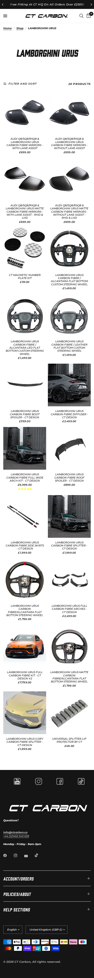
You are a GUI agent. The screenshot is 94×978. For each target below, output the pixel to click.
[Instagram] (18, 855)
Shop (19, 28)
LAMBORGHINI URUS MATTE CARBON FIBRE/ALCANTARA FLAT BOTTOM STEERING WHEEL (69, 677)
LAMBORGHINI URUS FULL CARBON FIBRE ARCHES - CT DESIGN (69, 609)
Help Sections (16, 909)
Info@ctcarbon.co (15, 832)
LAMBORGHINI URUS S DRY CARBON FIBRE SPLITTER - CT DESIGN (24, 742)
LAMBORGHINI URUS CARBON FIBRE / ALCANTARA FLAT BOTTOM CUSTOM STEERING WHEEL (69, 280)
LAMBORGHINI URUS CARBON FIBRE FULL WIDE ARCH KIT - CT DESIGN (24, 477)
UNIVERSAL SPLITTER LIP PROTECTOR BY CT (69, 740)
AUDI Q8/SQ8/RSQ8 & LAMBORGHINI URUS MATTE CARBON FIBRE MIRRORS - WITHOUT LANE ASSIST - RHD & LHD (69, 212)
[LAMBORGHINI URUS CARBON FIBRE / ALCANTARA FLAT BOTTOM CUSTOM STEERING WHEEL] (69, 249)
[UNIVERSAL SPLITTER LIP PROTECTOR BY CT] (69, 712)
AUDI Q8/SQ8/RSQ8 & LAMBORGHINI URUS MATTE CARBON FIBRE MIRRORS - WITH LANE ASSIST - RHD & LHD (25, 212)
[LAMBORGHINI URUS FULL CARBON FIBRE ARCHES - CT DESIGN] (69, 579)
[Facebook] (8, 855)
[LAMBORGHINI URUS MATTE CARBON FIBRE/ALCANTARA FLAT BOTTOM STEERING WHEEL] (69, 646)
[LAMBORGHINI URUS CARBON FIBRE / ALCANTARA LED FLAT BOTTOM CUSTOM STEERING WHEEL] (24, 315)
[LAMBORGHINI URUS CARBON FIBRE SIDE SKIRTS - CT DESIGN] (24, 516)
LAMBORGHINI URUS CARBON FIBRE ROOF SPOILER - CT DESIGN (69, 477)
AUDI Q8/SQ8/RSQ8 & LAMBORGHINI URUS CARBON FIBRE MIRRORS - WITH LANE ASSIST (25, 143)
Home (7, 28)
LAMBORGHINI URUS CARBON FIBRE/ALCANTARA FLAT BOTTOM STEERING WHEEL (24, 610)
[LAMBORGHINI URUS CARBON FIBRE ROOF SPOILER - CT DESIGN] (69, 448)
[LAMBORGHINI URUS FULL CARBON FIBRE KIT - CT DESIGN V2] (24, 646)
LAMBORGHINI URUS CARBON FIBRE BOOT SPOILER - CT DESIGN (25, 414)
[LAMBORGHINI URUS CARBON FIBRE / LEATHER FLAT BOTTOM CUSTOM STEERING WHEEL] (69, 315)
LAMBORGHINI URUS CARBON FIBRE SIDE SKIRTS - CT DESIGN (25, 545)
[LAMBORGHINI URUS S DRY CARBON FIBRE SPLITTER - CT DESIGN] (24, 712)
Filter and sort (23, 83)
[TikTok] (39, 855)
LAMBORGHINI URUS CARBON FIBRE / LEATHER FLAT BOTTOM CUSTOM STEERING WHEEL (69, 346)
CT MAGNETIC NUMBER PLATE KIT (25, 277)
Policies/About (17, 893)
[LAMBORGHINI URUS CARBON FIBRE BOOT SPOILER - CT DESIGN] (24, 385)
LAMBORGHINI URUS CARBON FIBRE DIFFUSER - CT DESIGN (69, 414)
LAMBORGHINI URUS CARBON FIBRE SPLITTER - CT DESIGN (69, 545)
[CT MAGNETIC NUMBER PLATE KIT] (24, 249)
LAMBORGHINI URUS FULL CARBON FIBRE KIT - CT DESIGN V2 (25, 675)
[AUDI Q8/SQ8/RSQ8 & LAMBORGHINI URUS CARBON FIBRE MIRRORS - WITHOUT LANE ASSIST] (69, 112)
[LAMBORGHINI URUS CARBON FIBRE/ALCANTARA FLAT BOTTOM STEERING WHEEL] (24, 579)
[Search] (81, 16)
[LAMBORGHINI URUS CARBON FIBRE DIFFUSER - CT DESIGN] (69, 385)
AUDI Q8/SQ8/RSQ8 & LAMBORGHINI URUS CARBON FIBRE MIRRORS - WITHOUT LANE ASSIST (69, 143)
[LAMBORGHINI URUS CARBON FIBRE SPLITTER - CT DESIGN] (69, 516)
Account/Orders (18, 878)
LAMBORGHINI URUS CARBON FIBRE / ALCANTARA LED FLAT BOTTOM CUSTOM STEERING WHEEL (25, 348)
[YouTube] (29, 856)
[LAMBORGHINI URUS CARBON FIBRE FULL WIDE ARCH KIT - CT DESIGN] (24, 448)
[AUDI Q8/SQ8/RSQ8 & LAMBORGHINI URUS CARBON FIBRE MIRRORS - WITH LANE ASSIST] (24, 112)
